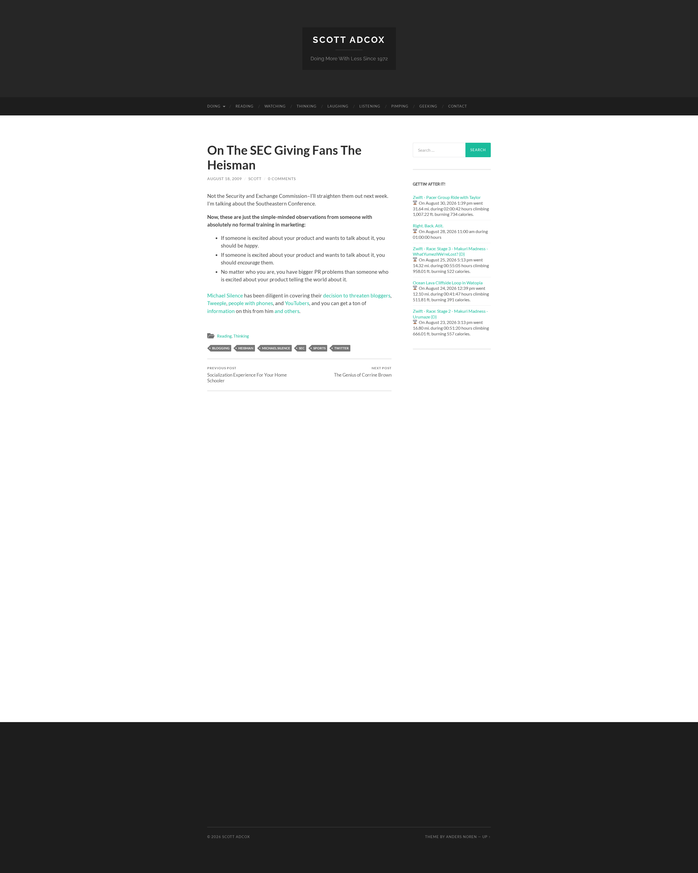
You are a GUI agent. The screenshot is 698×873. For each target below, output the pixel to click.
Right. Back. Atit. (428, 225)
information (221, 311)
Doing (214, 106)
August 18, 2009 (224, 178)
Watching (275, 106)
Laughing (337, 106)
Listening (369, 106)
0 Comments (282, 178)
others (291, 311)
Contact (457, 106)
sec (302, 348)
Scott (254, 178)
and (279, 311)
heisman (245, 348)
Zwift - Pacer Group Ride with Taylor (447, 197)
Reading (245, 106)
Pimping (399, 106)
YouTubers (297, 303)
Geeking (428, 106)
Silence (235, 295)
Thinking (307, 106)
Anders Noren (461, 837)
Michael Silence (276, 348)
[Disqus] (299, 459)
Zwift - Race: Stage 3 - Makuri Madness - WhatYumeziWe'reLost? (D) (450, 251)
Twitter (341, 348)
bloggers (380, 295)
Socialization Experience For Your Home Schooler (247, 374)
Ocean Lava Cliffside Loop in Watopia (448, 282)
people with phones (250, 303)
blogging (221, 348)
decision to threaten (346, 295)
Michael (216, 295)
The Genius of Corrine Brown (363, 372)
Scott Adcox (349, 40)
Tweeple (216, 303)
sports (319, 348)
